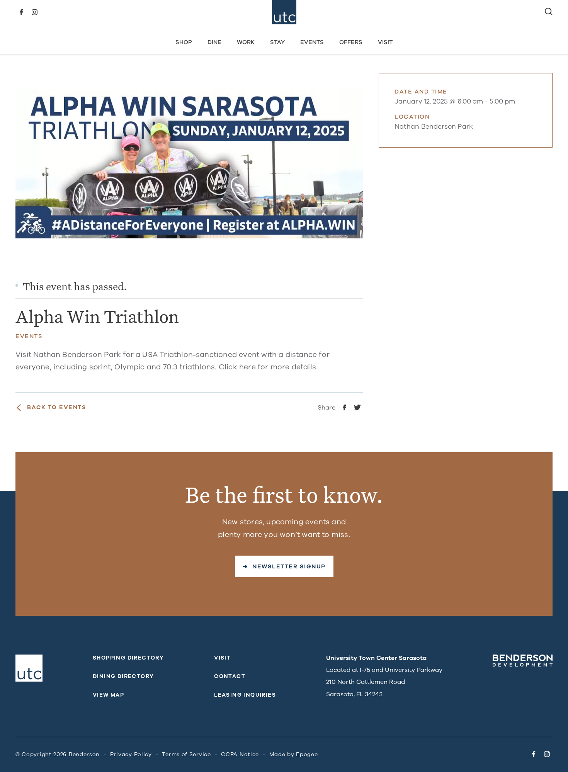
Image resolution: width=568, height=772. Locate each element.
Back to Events (56, 407)
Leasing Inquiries (245, 695)
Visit (385, 42)
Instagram (34, 12)
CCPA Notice (240, 754)
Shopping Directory (128, 657)
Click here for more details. (268, 367)
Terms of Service (186, 754)
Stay (277, 42)
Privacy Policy (131, 754)
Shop (183, 42)
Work (246, 42)
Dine (214, 42)
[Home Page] (284, 12)
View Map (108, 695)
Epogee (307, 754)
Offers (350, 42)
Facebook (21, 12)
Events (312, 42)
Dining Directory (123, 676)
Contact (229, 676)
